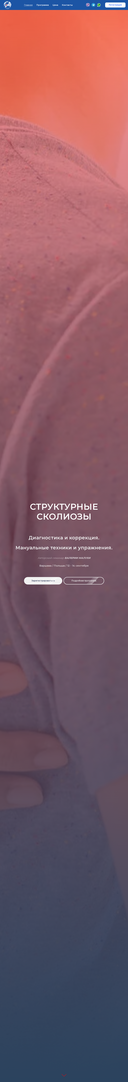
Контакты (67, 5)
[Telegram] (93, 5)
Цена (55, 5)
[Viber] (88, 5)
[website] (99, 5)
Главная (28, 5)
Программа (42, 5)
